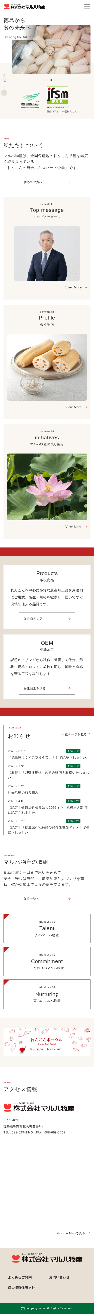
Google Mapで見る (71, 1233)
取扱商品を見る (35, 619)
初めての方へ (33, 182)
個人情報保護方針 (21, 1287)
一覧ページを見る (74, 734)
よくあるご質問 (20, 1277)
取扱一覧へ (32, 899)
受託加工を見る (35, 688)
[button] (44, 80)
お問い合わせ (59, 1277)
